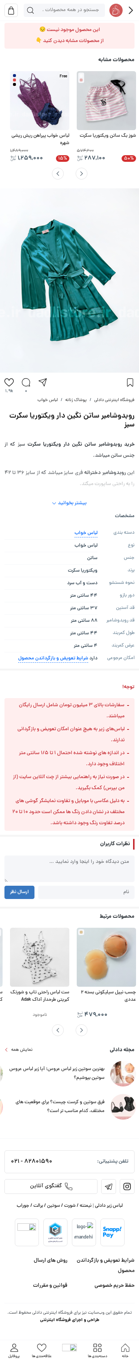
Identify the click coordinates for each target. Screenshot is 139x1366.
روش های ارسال (50, 1261)
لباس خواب (47, 400)
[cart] (11, 10)
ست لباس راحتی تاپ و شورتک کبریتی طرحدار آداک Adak (39, 996)
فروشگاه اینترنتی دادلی (114, 400)
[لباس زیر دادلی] (116, 10)
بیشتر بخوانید (72, 503)
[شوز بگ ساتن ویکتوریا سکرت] (106, 100)
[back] (131, 10)
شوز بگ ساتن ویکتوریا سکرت (108, 136)
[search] (30, 10)
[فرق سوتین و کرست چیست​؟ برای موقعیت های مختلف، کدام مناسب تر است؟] (123, 1107)
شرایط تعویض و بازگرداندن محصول (53, 658)
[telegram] (108, 1186)
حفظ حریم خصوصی (115, 1286)
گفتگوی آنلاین (46, 1186)
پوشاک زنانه (76, 400)
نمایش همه (22, 1049)
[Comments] (26, 382)
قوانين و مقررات (50, 1286)
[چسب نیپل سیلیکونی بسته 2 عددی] (106, 957)
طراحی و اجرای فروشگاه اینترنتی (69, 1320)
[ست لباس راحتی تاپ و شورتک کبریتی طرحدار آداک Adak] (39, 957)
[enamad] (26, 1232)
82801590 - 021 (31, 1161)
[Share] (43, 382)
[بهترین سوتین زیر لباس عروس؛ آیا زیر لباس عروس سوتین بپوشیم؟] (123, 1074)
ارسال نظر (19, 892)
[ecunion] (55, 1232)
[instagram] (127, 1186)
